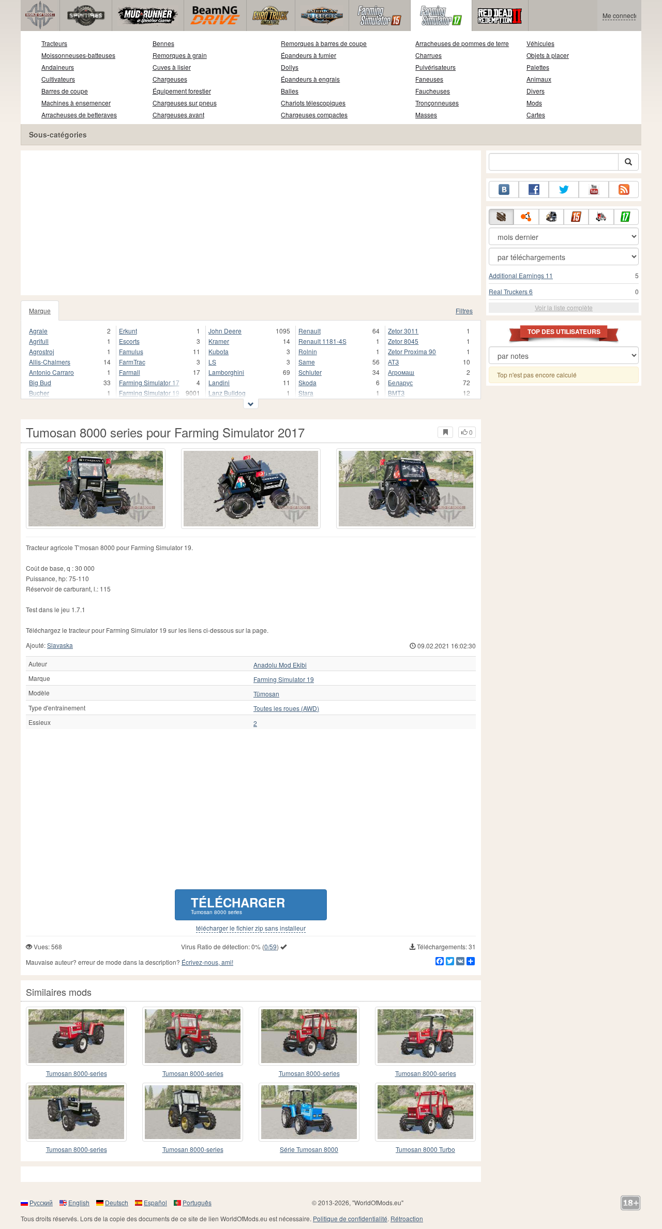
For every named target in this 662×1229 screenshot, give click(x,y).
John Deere (225, 330)
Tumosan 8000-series (76, 1073)
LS (212, 361)
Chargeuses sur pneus (185, 102)
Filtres (464, 310)
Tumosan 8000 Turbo (425, 1149)
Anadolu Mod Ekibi (280, 664)
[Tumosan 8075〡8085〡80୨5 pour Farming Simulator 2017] (76, 1112)
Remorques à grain (180, 55)
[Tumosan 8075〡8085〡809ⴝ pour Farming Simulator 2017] (192, 1112)
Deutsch (116, 1202)
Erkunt (128, 330)
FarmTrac (132, 361)
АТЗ (393, 361)
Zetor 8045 (403, 341)
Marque (40, 310)
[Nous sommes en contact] (504, 189)
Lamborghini (226, 372)
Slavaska (60, 645)
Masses (426, 114)
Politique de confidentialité (350, 1218)
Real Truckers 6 (511, 291)
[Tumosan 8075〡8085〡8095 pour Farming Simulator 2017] (309, 1036)
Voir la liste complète (564, 307)
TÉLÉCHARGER (238, 904)
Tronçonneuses (437, 102)
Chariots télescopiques (313, 102)
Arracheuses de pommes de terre (462, 43)
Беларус (400, 382)
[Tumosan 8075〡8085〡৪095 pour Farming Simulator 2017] (425, 1036)
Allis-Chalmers (49, 361)
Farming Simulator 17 (149, 382)
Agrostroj (41, 351)
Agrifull (39, 341)
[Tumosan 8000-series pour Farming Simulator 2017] (192, 1036)
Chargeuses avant (178, 114)
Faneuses (429, 78)
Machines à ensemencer (76, 102)
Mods (534, 102)
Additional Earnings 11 (521, 275)
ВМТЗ (396, 392)
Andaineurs (57, 67)
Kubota (218, 351)
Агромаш (401, 372)
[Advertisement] (251, 222)
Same (306, 361)
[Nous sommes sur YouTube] (594, 189)
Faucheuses (432, 90)
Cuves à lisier (172, 67)
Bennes (163, 43)
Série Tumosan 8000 (309, 1149)
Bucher (39, 392)
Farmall (129, 372)
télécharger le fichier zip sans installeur (251, 928)
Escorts (129, 341)
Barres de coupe (64, 90)
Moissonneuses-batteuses (78, 55)
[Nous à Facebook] (534, 189)
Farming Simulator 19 (149, 392)
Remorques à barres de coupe (324, 43)
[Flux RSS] (624, 189)
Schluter (310, 372)
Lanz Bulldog (227, 392)
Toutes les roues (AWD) (286, 708)
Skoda (307, 382)
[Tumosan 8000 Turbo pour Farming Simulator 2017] (425, 1112)
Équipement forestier (182, 90)
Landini (219, 382)
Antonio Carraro (51, 372)
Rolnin (307, 351)
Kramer (218, 341)
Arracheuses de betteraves (79, 114)
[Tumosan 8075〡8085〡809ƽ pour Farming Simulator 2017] (76, 1036)
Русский (41, 1202)
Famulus (131, 351)
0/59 (270, 946)
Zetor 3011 (403, 330)
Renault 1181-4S (322, 341)
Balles (289, 90)
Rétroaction (406, 1218)
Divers (535, 90)
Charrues (428, 55)
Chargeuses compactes (314, 114)
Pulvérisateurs (435, 67)
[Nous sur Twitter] (564, 189)
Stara (305, 392)
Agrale (38, 330)
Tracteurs (54, 43)
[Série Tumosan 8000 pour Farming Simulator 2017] (309, 1112)
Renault (309, 330)
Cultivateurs (58, 78)
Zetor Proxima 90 (412, 351)
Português (197, 1202)
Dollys (289, 67)
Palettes (537, 67)
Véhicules (540, 43)
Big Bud (40, 382)
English (78, 1202)
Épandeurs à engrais (310, 78)
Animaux (538, 78)
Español (155, 1202)
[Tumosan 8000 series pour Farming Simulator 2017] (96, 488)
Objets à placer (547, 55)
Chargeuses (170, 78)
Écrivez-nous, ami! (207, 962)
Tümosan (266, 693)
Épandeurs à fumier (308, 55)
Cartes (535, 114)
